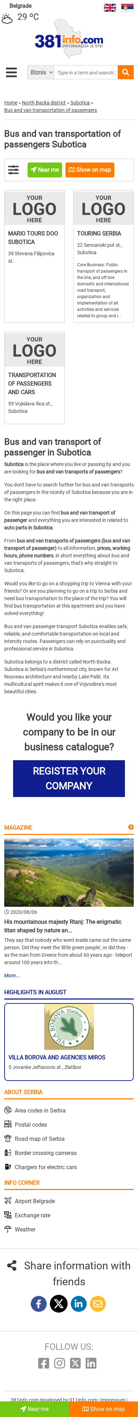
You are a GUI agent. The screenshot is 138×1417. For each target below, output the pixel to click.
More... (12, 975)
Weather (25, 1229)
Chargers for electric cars (46, 1167)
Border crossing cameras (46, 1153)
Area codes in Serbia (40, 1110)
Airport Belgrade (35, 1201)
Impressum (113, 1400)
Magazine (18, 827)
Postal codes (31, 1124)
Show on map (107, 1409)
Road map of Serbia (40, 1139)
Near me (37, 1409)
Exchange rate (32, 1215)
